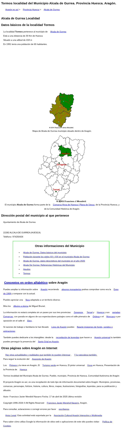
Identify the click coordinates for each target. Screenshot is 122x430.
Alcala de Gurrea (52, 9)
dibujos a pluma (20, 306)
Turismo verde (49, 365)
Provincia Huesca (31, 9)
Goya (89, 365)
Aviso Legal (10, 415)
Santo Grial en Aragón (48, 341)
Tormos (26, 273)
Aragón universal (102, 337)
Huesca (100, 312)
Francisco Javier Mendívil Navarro (63, 403)
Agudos (26, 269)
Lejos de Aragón (59, 327)
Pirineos (13, 365)
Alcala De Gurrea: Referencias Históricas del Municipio (49, 265)
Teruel (90, 312)
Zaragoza (78, 312)
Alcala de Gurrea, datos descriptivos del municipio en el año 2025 (54, 261)
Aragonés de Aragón (41, 359)
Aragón (44, 289)
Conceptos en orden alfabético (26, 282)
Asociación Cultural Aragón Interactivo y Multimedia (78, 415)
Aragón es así (11, 9)
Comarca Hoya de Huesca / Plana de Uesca (73, 204)
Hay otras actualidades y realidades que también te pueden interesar (37, 355)
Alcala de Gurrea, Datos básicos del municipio (45, 252)
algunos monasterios (71, 289)
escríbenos (64, 409)
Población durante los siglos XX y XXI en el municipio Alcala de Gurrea (56, 256)
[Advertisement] (61, 69)
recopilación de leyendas (67, 337)
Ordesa (96, 316)
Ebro (29, 320)
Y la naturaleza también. (85, 355)
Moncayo (110, 316)
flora (28, 300)
